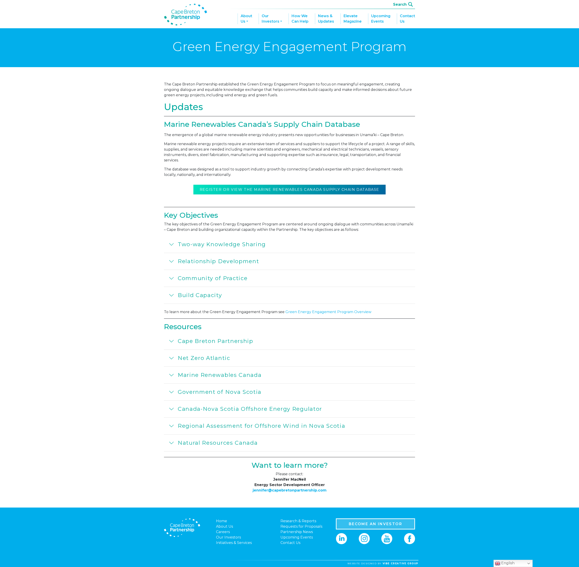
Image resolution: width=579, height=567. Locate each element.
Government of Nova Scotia (219, 392)
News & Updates (326, 19)
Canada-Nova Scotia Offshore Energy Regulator (250, 409)
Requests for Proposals (301, 526)
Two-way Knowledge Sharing (222, 244)
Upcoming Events (380, 19)
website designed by (382, 563)
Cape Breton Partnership (215, 341)
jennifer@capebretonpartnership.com (290, 490)
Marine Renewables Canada (219, 375)
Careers (223, 532)
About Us (246, 19)
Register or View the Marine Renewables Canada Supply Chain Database (289, 189)
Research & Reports (298, 521)
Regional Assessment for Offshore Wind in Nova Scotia (261, 426)
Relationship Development (218, 261)
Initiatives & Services (234, 543)
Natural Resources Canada (218, 442)
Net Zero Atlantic (204, 358)
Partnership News (296, 532)
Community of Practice (212, 278)
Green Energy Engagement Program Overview (328, 312)
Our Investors (270, 19)
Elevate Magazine (353, 19)
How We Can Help (300, 19)
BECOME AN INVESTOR (375, 524)
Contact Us (407, 19)
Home (221, 521)
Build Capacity (200, 295)
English (507, 563)
